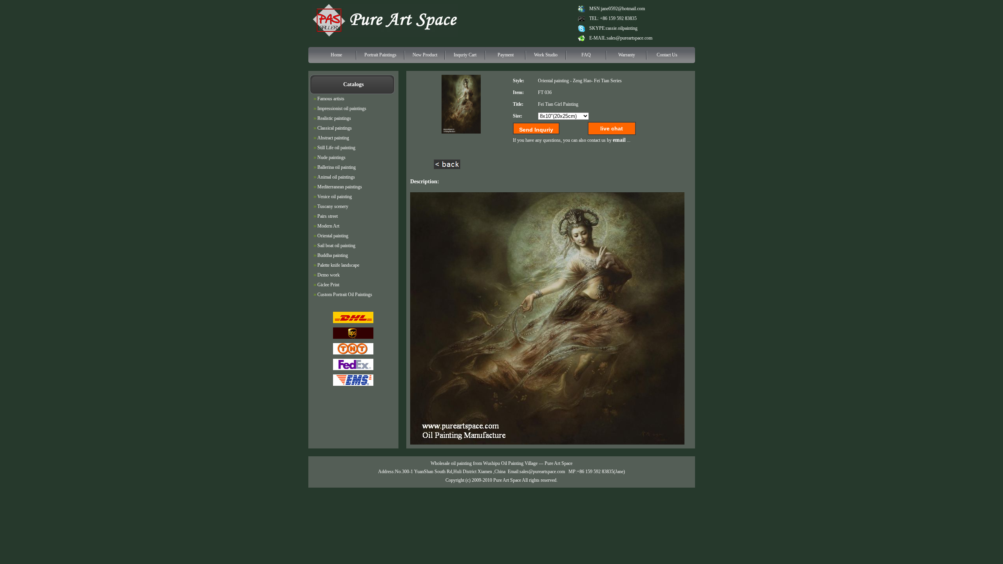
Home (336, 55)
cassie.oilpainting (621, 28)
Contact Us (667, 55)
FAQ (586, 55)
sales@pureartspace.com (629, 38)
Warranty (626, 55)
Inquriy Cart (465, 55)
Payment (506, 55)
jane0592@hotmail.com (623, 8)
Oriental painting (553, 80)
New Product (425, 55)
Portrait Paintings (380, 55)
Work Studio (546, 55)
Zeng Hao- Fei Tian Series (597, 80)
